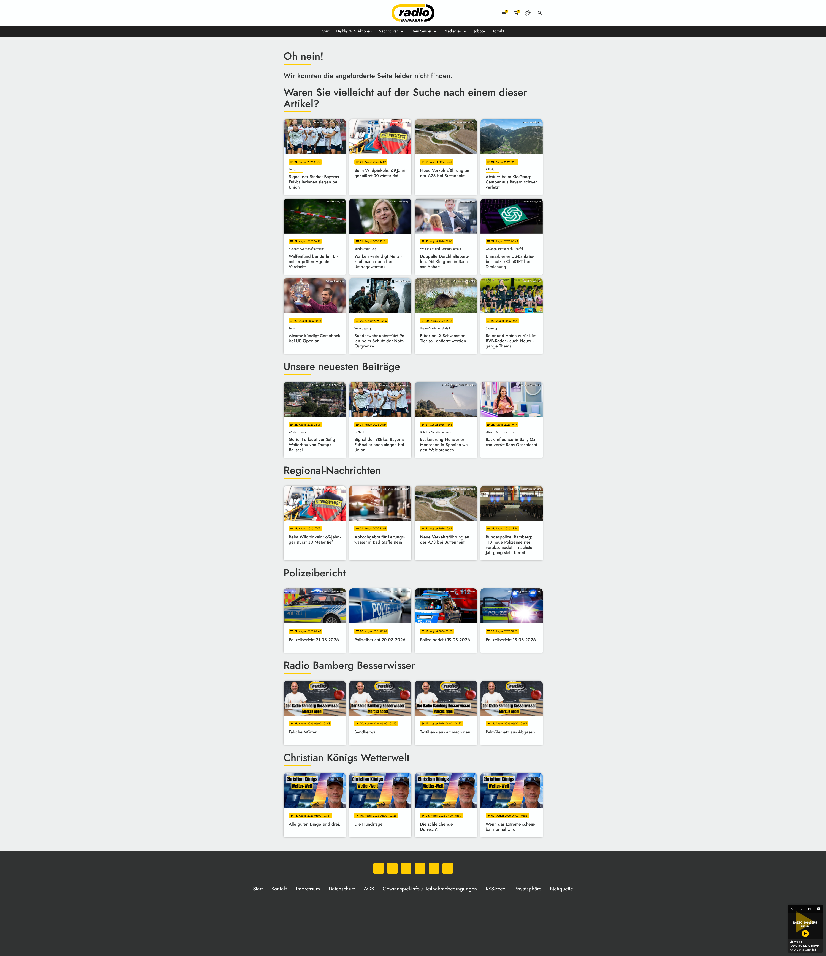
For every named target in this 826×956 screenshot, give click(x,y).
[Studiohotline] (331, 13)
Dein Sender (421, 31)
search (539, 13)
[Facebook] (296, 13)
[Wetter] (527, 13)
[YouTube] (313, 13)
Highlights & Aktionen (354, 31)
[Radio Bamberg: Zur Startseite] (413, 13)
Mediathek (452, 31)
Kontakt (498, 31)
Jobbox (479, 31)
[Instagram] (305, 13)
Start (325, 31)
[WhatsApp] (288, 13)
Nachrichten (388, 31)
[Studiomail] (322, 13)
